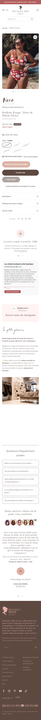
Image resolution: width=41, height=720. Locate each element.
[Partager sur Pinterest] (26, 219)
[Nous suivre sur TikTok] (25, 690)
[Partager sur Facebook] (18, 219)
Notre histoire (7, 676)
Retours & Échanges (9, 665)
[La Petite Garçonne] (8, 101)
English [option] (17, 697)
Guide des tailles (8, 657)
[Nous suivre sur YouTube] (20, 690)
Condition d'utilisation (27, 668)
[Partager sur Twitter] (22, 219)
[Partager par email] (29, 219)
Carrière (5, 680)
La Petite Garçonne (9, 119)
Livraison (5, 669)
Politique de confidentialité (28, 662)
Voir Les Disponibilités (31, 156)
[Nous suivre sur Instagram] (9, 690)
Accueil (4, 28)
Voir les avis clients (13, 292)
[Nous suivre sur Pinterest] (14, 690)
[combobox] (19, 19)
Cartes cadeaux (7, 661)
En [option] (7, 10)
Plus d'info (23, 251)
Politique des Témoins (31, 657)
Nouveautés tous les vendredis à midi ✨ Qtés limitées (20, 2)
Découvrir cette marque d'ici (13, 107)
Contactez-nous (8, 672)
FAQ (3, 684)
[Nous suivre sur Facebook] (3, 690)
